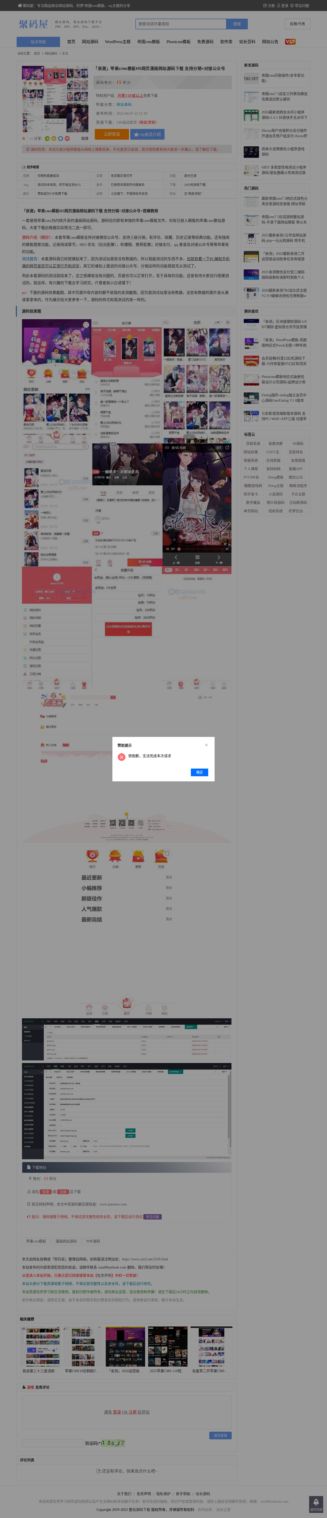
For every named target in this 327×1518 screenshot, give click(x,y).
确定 (199, 772)
